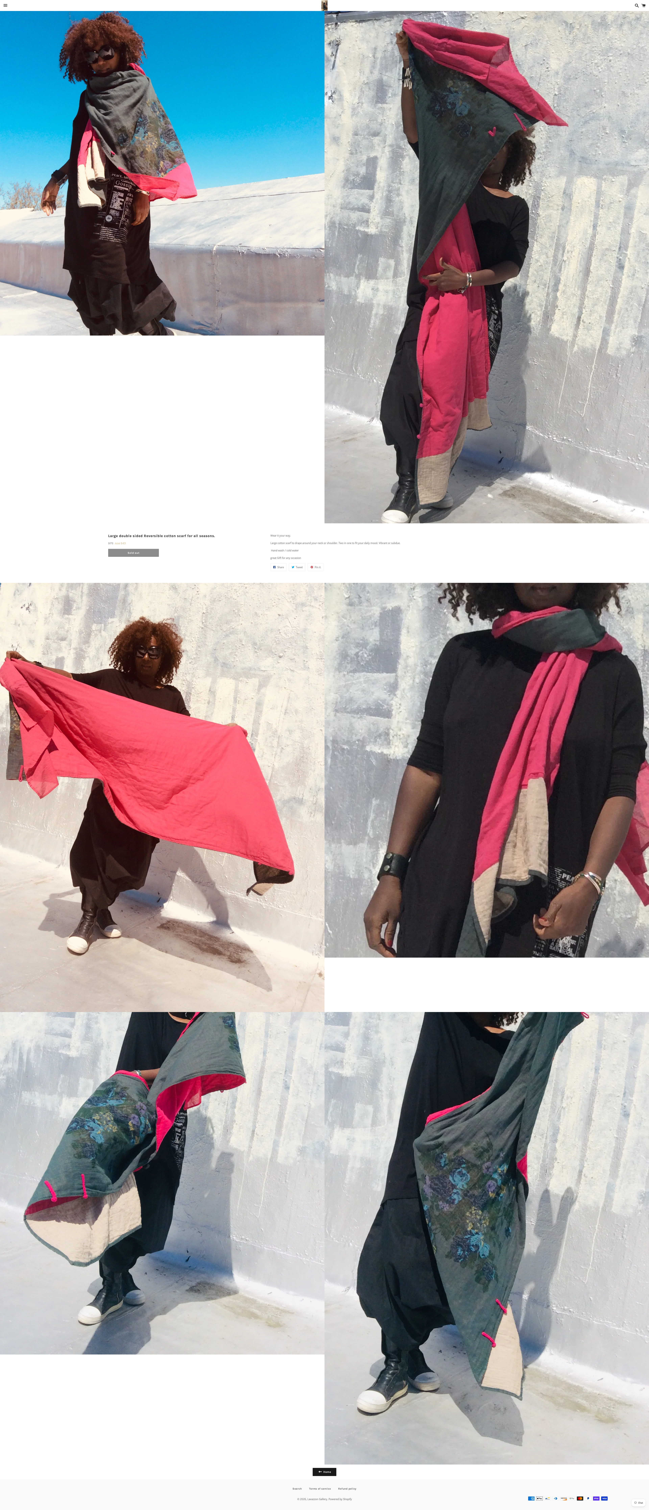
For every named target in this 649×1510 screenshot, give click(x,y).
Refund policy (347, 1488)
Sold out (133, 552)
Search (297, 1488)
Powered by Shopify (340, 1499)
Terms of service (320, 1488)
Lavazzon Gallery (317, 1499)
